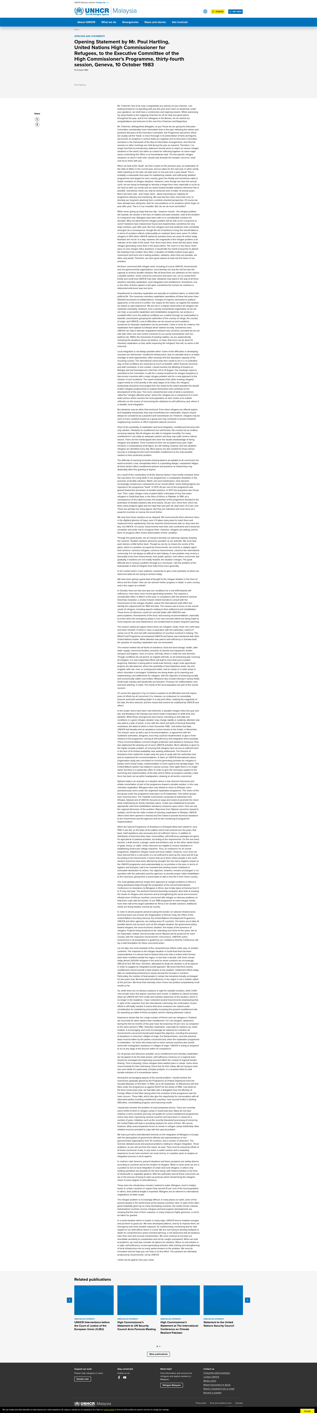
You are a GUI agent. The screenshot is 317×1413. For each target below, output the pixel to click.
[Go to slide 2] (160, 1347)
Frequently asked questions (216, 1373)
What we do (108, 22)
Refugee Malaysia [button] (173, 1385)
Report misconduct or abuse (217, 1384)
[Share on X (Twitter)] (37, 119)
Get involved (179, 22)
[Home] (91, 11)
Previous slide (69, 1300)
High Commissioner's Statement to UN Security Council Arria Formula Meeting (136, 1325)
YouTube (124, 1377)
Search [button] (197, 11)
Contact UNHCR (211, 1377)
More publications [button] (158, 1354)
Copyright (239, 1403)
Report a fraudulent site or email (218, 1388)
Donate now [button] (83, 1379)
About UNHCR (86, 22)
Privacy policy (201, 1403)
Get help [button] (238, 11)
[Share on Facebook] (37, 125)
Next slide (247, 1300)
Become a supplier (212, 1392)
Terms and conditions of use (221, 1403)
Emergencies (130, 22)
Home (76, 29)
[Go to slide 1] (158, 1347)
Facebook (119, 1377)
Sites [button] (205, 11)
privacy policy (109, 1410)
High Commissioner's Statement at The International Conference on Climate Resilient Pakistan (179, 1327)
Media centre (209, 1380)
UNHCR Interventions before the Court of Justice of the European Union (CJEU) (92, 1325)
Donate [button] (219, 11)
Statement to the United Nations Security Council (219, 1324)
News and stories (155, 22)
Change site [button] (101, 2)
